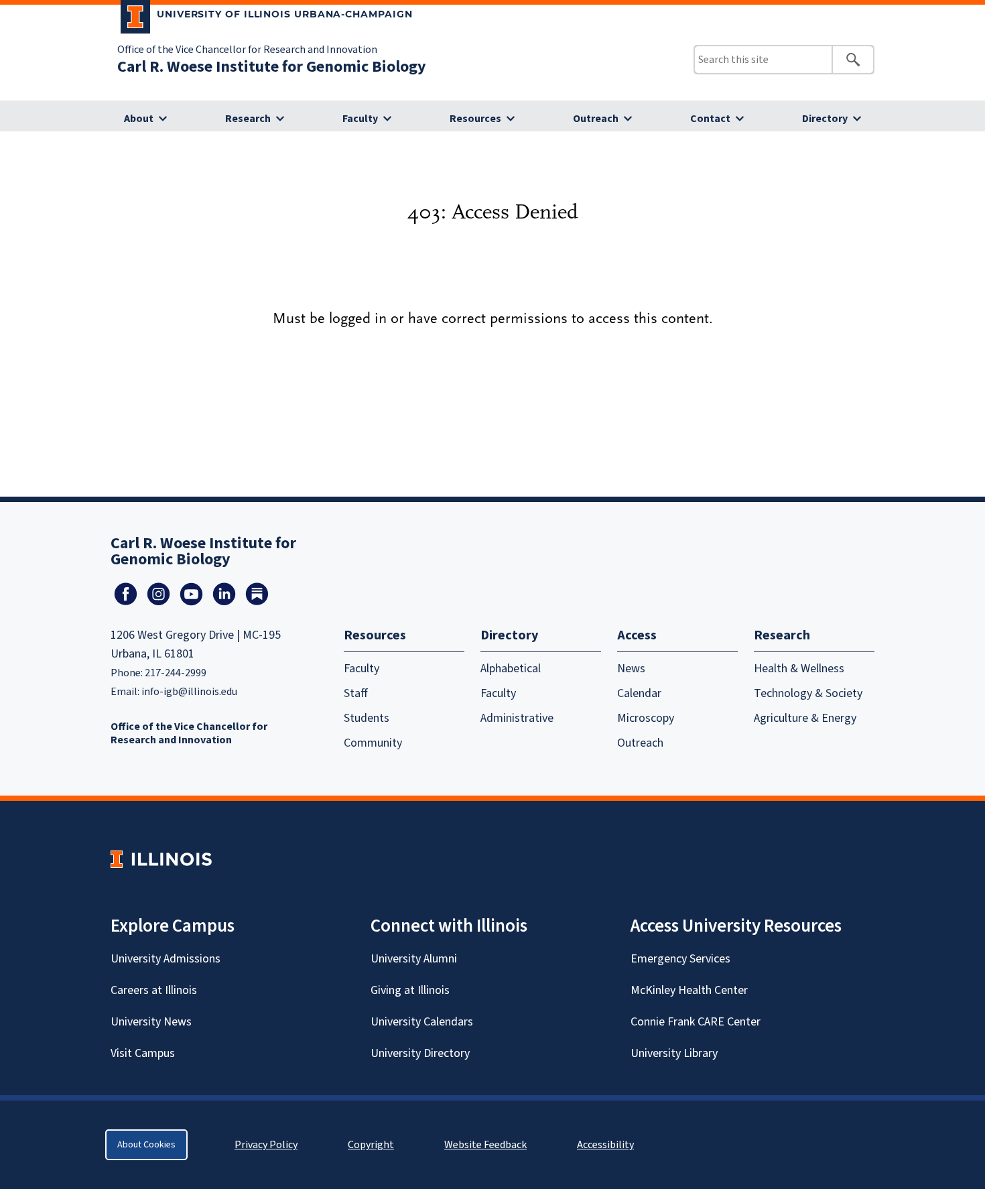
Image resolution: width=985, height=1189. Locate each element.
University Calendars (422, 1021)
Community (373, 743)
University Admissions (165, 958)
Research (248, 118)
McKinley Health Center (689, 990)
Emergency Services (680, 958)
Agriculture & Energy (805, 718)
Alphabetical (510, 668)
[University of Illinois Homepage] (161, 859)
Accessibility (605, 1144)
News (631, 668)
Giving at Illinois (410, 990)
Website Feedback (487, 1144)
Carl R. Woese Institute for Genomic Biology (271, 66)
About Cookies (146, 1144)
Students (366, 718)
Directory (825, 118)
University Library (674, 1053)
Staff (356, 693)
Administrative (516, 718)
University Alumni (414, 958)
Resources (475, 118)
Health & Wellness (799, 668)
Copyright (371, 1144)
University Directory (420, 1053)
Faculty (360, 118)
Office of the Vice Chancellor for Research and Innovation (247, 49)
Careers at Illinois (154, 990)
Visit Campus (143, 1053)
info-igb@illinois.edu (189, 691)
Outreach (595, 118)
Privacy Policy (266, 1144)
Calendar (639, 693)
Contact (710, 118)
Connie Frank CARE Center (696, 1021)
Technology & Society (808, 693)
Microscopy (645, 718)
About (138, 118)
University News (151, 1021)
